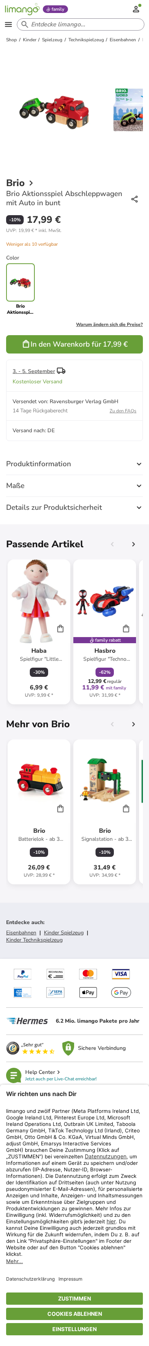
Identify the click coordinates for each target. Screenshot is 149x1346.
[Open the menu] (8, 24)
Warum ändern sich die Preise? (109, 324)
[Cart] (60, 628)
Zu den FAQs (123, 411)
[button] (34, 230)
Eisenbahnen (21, 932)
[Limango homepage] (22, 9)
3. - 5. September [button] (34, 371)
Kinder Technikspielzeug (34, 940)
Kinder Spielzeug (64, 932)
